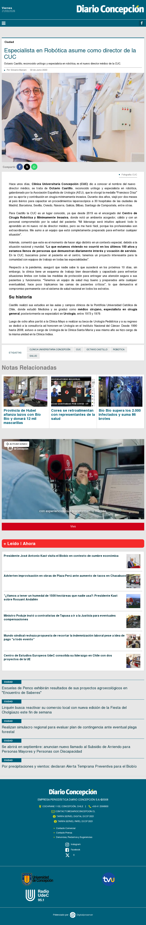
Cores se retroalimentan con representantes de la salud (73, 414)
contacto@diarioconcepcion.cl (75, 811)
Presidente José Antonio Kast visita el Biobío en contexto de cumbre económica (61, 555)
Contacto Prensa (64, 833)
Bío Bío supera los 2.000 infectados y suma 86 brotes (120, 414)
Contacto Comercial (65, 828)
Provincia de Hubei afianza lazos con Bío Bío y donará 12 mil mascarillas (22, 416)
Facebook (75, 849)
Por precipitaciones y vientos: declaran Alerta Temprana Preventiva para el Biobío (69, 766)
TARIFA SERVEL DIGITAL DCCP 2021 (75, 816)
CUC (78, 349)
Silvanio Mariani (19, 70)
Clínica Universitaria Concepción (50, 349)
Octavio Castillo (97, 349)
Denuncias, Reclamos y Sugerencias (74, 837)
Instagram (76, 844)
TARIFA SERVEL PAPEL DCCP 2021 (75, 821)
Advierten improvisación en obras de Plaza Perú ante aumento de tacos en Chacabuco (65, 575)
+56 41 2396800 (100, 806)
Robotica (118, 349)
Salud (33, 356)
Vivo (73, 526)
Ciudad (8, 682)
